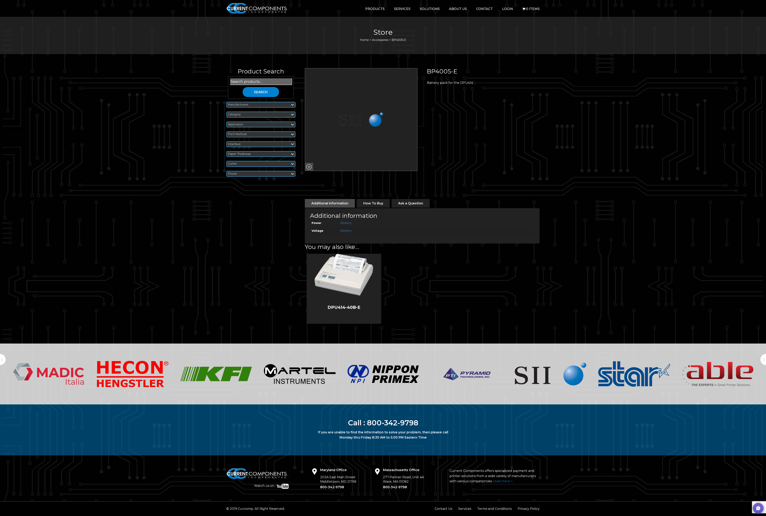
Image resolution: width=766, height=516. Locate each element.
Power (232, 173)
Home (364, 40)
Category (234, 114)
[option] (49, 374)
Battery (345, 223)
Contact (484, 9)
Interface (234, 144)
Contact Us (443, 509)
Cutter (232, 163)
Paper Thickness (239, 154)
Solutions (430, 9)
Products (375, 9)
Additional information (329, 203)
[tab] (330, 203)
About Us (458, 9)
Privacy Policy (529, 509)
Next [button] (763, 359)
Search (261, 92)
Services (402, 9)
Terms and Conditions (494, 509)
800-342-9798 (392, 422)
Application (235, 124)
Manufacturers (238, 104)
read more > (503, 481)
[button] (309, 167)
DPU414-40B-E (344, 307)
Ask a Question (410, 203)
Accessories (380, 40)
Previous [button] (3, 359)
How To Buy (373, 203)
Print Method (237, 134)
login (507, 9)
